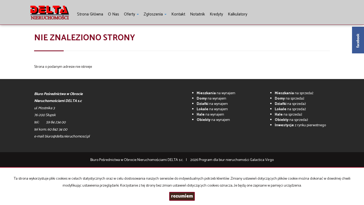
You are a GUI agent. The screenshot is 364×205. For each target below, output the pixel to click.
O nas (113, 14)
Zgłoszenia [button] (154, 14)
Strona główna (90, 14)
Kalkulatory (237, 14)
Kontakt (178, 14)
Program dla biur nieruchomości (224, 160)
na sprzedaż (294, 93)
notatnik (197, 14)
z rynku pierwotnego (300, 125)
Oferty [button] (130, 14)
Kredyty (216, 14)
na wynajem (216, 93)
